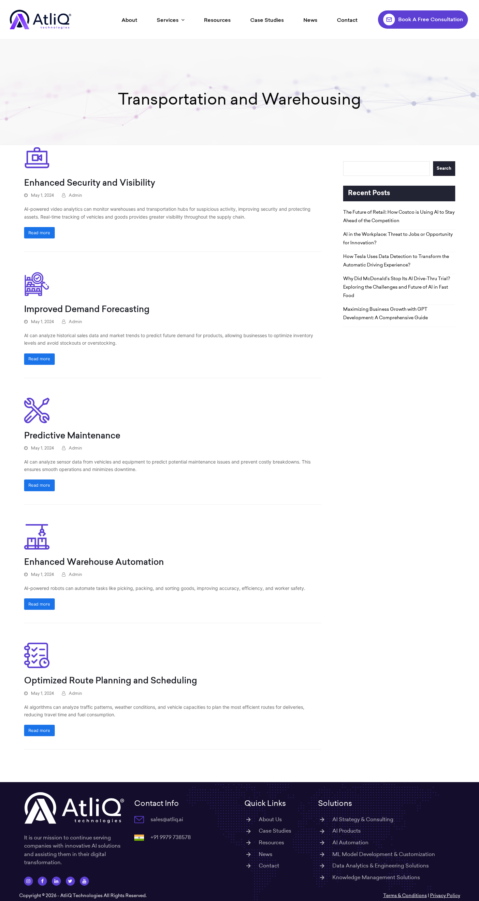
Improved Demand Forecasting (87, 309)
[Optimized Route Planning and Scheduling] (37, 655)
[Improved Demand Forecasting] (37, 283)
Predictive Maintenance (72, 435)
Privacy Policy (445, 895)
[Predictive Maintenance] (37, 410)
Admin (75, 195)
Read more (39, 232)
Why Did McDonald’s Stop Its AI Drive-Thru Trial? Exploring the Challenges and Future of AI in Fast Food (396, 287)
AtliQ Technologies (81, 895)
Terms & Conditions (405, 895)
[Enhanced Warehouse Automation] (37, 536)
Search (444, 168)
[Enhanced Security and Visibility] (37, 157)
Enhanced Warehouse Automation (94, 561)
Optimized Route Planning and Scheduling (110, 680)
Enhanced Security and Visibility (89, 182)
